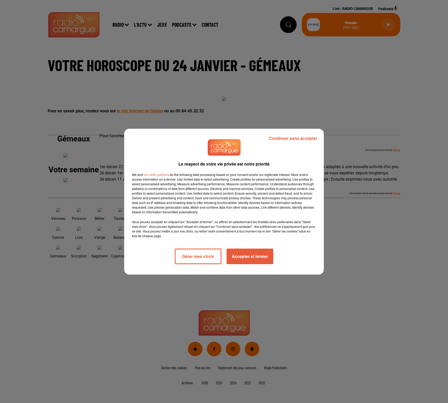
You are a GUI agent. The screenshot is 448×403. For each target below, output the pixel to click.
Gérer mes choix (198, 256)
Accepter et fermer (250, 256)
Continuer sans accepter (293, 138)
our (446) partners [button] (156, 174)
